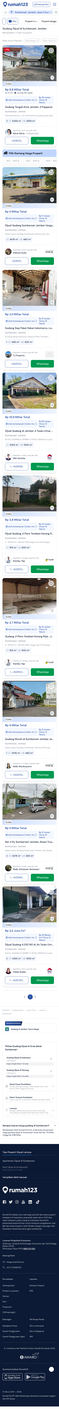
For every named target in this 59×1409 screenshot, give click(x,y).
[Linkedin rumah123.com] (30, 1201)
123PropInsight (9, 1312)
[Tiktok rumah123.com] (37, 1201)
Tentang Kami (9, 1285)
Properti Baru (31, 21)
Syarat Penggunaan (11, 1331)
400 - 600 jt (32, 160)
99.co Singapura (37, 1331)
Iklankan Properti (37, 1285)
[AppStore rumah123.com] (12, 1376)
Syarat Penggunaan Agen (14, 1336)
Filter (13, 21)
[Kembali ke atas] (51, 1369)
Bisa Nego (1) (32, 40)
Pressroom (7, 1307)
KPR (31, 1291)
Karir (4, 1301)
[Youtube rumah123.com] (23, 1202)
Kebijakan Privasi (10, 1326)
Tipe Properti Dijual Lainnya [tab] (17, 1152)
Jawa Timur (31, 1010)
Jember (42, 1010)
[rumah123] (29, 1190)
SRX (31, 1336)
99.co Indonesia (37, 1326)
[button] (28, 12)
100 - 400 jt (12, 160)
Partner (6, 1296)
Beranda (6, 1010)
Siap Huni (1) (49, 40)
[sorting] (21, 21)
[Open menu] (54, 4)
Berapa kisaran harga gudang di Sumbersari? (26, 1125)
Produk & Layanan (11, 1291)
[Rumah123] (15, 4)
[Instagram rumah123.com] (17, 1202)
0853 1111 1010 (29, 1248)
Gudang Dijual (17, 1010)
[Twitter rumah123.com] (11, 1202)
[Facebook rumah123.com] (4, 1202)
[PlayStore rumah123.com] (35, 1376)
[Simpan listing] (51, 50)
